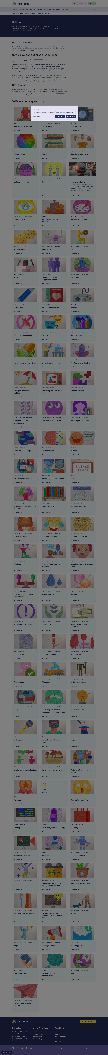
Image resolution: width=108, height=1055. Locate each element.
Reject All (60, 116)
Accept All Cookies (71, 116)
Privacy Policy (70, 112)
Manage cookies (36, 116)
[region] (54, 113)
